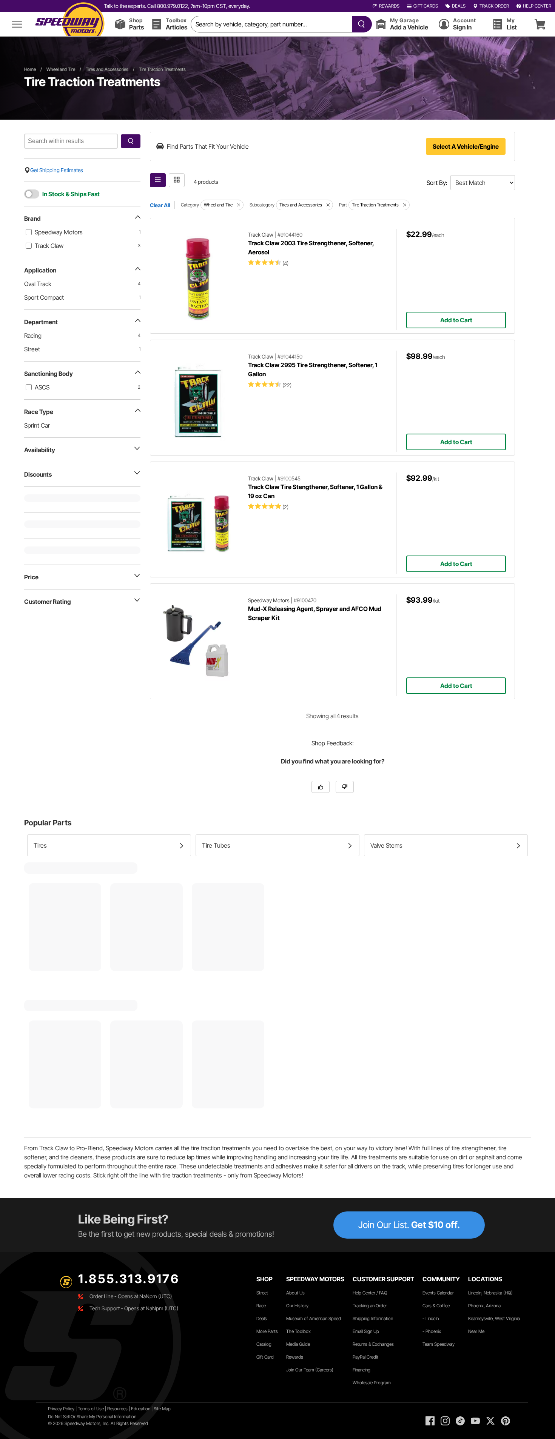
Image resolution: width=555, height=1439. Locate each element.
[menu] (17, 24)
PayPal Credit (365, 1357)
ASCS (42, 387)
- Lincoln (430, 1318)
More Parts (267, 1331)
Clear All (160, 205)
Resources (117, 1408)
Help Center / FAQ (370, 1293)
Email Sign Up (366, 1331)
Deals (261, 1318)
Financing (361, 1370)
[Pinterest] (505, 1420)
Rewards (294, 1357)
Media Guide (298, 1344)
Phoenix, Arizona (484, 1305)
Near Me (476, 1331)
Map (166, 1408)
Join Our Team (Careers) (309, 1370)
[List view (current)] (158, 180)
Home (30, 69)
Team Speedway (438, 1344)
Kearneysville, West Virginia (494, 1318)
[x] (490, 1420)
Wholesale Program (372, 1382)
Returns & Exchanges (373, 1344)
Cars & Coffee (436, 1305)
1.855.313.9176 (128, 1278)
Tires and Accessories (107, 69)
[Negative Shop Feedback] (345, 787)
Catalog (263, 1344)
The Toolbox (298, 1331)
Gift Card (265, 1357)
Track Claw (49, 245)
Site (158, 1408)
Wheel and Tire (60, 69)
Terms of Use (91, 1408)
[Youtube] (475, 1420)
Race (261, 1305)
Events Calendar (438, 1293)
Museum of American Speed (313, 1318)
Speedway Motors (59, 232)
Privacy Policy (61, 1408)
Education (140, 1408)
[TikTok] (460, 1420)
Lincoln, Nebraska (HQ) (490, 1293)
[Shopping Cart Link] (540, 24)
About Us (295, 1293)
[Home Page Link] (69, 24)
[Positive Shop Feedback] (320, 787)
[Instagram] (445, 1420)
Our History (297, 1305)
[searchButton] (360, 24)
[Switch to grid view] (177, 180)
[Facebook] (430, 1420)
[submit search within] (130, 141)
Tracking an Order (370, 1305)
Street (262, 1293)
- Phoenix (431, 1331)
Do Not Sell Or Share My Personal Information (92, 1416)
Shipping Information (373, 1318)
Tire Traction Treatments (162, 69)
